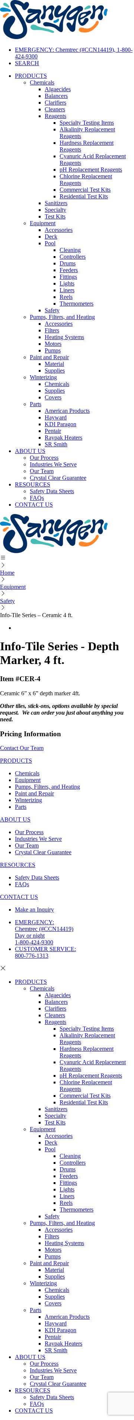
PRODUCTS (31, 76)
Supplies (55, 370)
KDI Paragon (60, 424)
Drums (68, 263)
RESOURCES (32, 484)
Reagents (55, 116)
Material (54, 364)
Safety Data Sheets (52, 491)
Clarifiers (55, 102)
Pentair (53, 431)
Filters (52, 330)
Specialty (55, 210)
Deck (51, 236)
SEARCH (27, 63)
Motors (53, 344)
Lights (67, 283)
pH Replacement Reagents (91, 169)
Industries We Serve (53, 464)
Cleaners (55, 109)
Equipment (42, 223)
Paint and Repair (49, 357)
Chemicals (42, 82)
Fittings (68, 277)
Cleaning (70, 250)
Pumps (53, 350)
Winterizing (43, 377)
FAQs (37, 498)
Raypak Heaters (63, 437)
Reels (66, 297)
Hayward (56, 417)
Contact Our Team (22, 748)
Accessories (59, 230)
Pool (50, 243)
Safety (52, 310)
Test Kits (55, 216)
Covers (53, 397)
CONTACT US (34, 504)
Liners (67, 290)
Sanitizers (56, 203)
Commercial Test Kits (85, 189)
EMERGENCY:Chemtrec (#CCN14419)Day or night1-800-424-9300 (44, 932)
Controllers (73, 256)
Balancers (56, 96)
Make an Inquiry (34, 909)
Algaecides (58, 89)
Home (7, 572)
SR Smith (56, 444)
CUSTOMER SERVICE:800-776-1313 (45, 952)
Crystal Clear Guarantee (58, 478)
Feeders (69, 270)
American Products (67, 411)
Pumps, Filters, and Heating (62, 317)
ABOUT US (30, 451)
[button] (67, 558)
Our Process (44, 457)
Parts (35, 404)
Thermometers (76, 303)
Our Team (42, 471)
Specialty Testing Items (87, 122)
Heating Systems (64, 337)
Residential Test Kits (84, 196)
